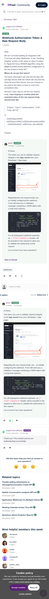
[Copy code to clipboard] (38, 214)
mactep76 (13, 557)
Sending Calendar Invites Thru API (17, 507)
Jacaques (13, 534)
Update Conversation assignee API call (19, 492)
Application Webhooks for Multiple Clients (21, 500)
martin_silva (14, 565)
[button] (2, 5)
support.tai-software (14, 26)
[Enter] (4, 11)
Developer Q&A (10, 19)
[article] (24, 362)
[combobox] (24, 11)
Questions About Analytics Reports (18, 515)
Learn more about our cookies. (27, 582)
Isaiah (11, 549)
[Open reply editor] (24, 286)
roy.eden (13, 542)
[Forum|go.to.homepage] (19, 5)
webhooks (7, 270)
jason (10, 143)
